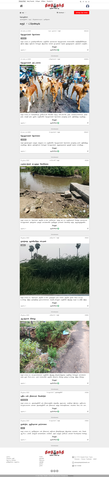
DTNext (43, 1)
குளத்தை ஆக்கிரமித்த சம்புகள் (33, 241)
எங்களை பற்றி (10, 458)
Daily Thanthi (30, 1)
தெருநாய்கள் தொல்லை (30, 35)
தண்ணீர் (41, 458)
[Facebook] (83, 1)
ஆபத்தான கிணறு (28, 319)
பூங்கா (41, 465)
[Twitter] (86, 1)
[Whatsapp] (89, 1)
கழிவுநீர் (41, 462)
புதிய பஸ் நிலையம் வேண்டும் (33, 396)
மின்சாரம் (41, 460)
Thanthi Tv (50, 1)
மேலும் (54, 47)
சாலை (41, 456)
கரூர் (30, 19)
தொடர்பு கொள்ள (11, 460)
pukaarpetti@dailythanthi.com (82, 462)
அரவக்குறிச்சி (23, 19)
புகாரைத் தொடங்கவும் (82, 12)
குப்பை (41, 463)
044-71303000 (78, 465)
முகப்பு (8, 456)
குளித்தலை (47, 19)
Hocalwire (70, 476)
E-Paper (38, 1)
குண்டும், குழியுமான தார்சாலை (34, 424)
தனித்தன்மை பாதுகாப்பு (12, 462)
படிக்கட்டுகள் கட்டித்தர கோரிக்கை (34, 164)
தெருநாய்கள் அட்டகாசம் (31, 63)
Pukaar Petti (22, 1)
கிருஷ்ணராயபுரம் (37, 19)
